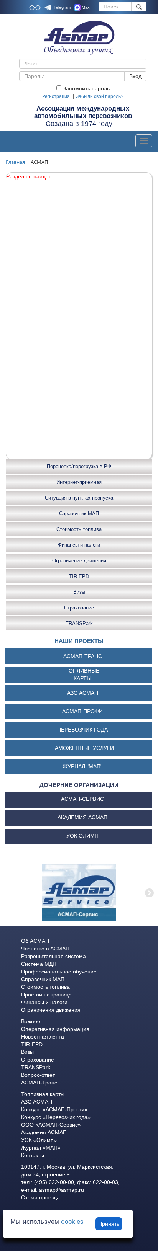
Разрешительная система (53, 956)
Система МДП (38, 964)
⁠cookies (72, 1221)
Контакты (32, 1155)
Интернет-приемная (79, 482)
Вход (135, 76)
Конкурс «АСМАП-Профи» (54, 1109)
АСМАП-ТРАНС (82, 656)
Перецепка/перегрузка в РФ (79, 466)
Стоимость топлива (79, 529)
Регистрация (56, 96)
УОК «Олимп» (39, 1140)
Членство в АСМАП (45, 949)
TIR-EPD (79, 576)
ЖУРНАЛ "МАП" (82, 766)
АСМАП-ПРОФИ (82, 711)
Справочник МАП (79, 513)
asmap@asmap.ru (61, 1190)
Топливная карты (42, 1094)
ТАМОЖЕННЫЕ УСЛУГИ (82, 748)
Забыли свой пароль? (99, 96)
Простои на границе (46, 994)
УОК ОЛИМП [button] (82, 836)
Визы (79, 592)
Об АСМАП (35, 941)
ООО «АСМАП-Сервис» (51, 1125)
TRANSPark (79, 623)
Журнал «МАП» (41, 1148)
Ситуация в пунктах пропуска (79, 498)
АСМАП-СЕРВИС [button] (82, 799)
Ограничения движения (51, 1010)
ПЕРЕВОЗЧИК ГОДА (82, 730)
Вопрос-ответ (38, 1075)
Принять (108, 1224)
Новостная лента (42, 1037)
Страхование (79, 608)
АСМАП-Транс (39, 1083)
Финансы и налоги (79, 545)
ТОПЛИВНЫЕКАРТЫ (82, 674)
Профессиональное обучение (59, 971)
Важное (30, 1021)
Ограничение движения (79, 560)
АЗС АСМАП (82, 693)
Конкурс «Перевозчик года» (56, 1117)
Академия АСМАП (44, 1132)
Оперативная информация (55, 1029)
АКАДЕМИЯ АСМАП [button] (82, 817)
